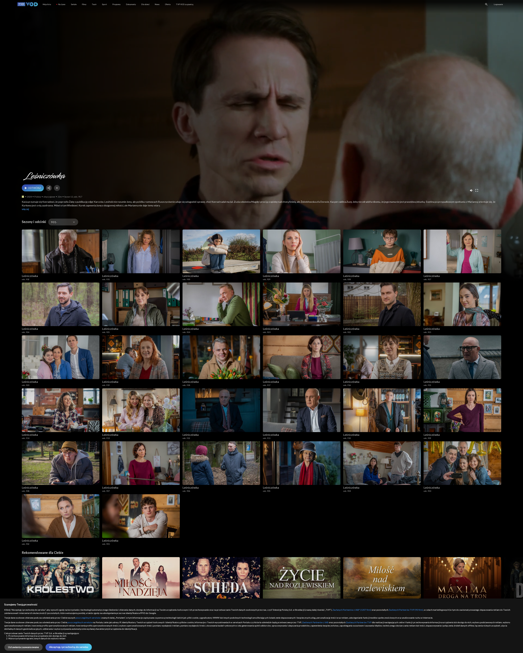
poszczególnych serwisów (88, 617)
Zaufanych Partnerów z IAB (315, 622)
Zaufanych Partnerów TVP (359, 622)
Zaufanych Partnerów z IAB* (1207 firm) (351, 609)
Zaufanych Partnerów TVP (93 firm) (406, 609)
